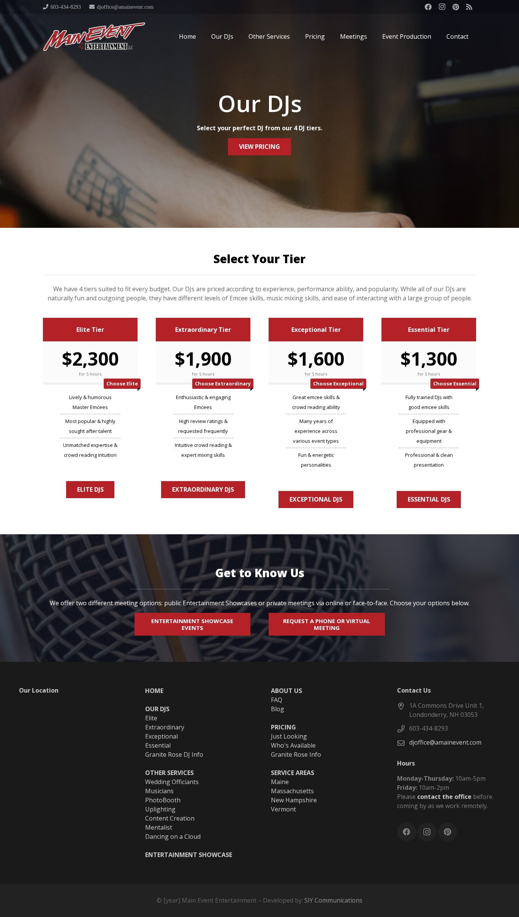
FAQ (276, 700)
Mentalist (158, 827)
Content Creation (170, 818)
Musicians (159, 791)
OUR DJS (157, 709)
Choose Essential (454, 383)
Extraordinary (164, 727)
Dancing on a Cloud (173, 836)
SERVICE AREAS (292, 773)
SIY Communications (333, 900)
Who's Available (293, 745)
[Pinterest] (455, 7)
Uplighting (160, 809)
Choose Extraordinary (223, 383)
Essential (158, 745)
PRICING (283, 727)
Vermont (283, 809)
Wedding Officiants (172, 782)
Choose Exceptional (338, 383)
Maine (280, 782)
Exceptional (161, 736)
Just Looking (289, 736)
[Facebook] (428, 7)
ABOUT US (286, 691)
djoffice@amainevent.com (445, 742)
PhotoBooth (162, 800)
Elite (151, 718)
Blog (277, 709)
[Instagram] (442, 7)
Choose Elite (122, 383)
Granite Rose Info (296, 754)
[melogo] (94, 36)
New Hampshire (294, 800)
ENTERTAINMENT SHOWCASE (188, 855)
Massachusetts (292, 791)
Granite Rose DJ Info (174, 754)
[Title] (469, 7)
